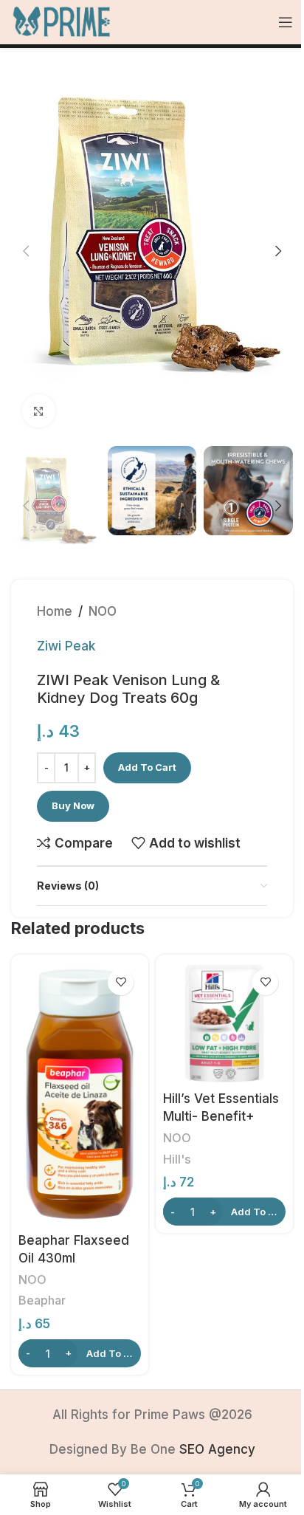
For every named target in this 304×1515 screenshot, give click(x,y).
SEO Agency (217, 1449)
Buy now (73, 805)
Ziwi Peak (66, 646)
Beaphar (42, 1300)
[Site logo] (62, 21)
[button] (26, 251)
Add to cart (147, 767)
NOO (103, 611)
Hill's (177, 1159)
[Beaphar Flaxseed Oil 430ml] (79, 1094)
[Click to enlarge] (38, 410)
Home (54, 611)
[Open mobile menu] (285, 22)
